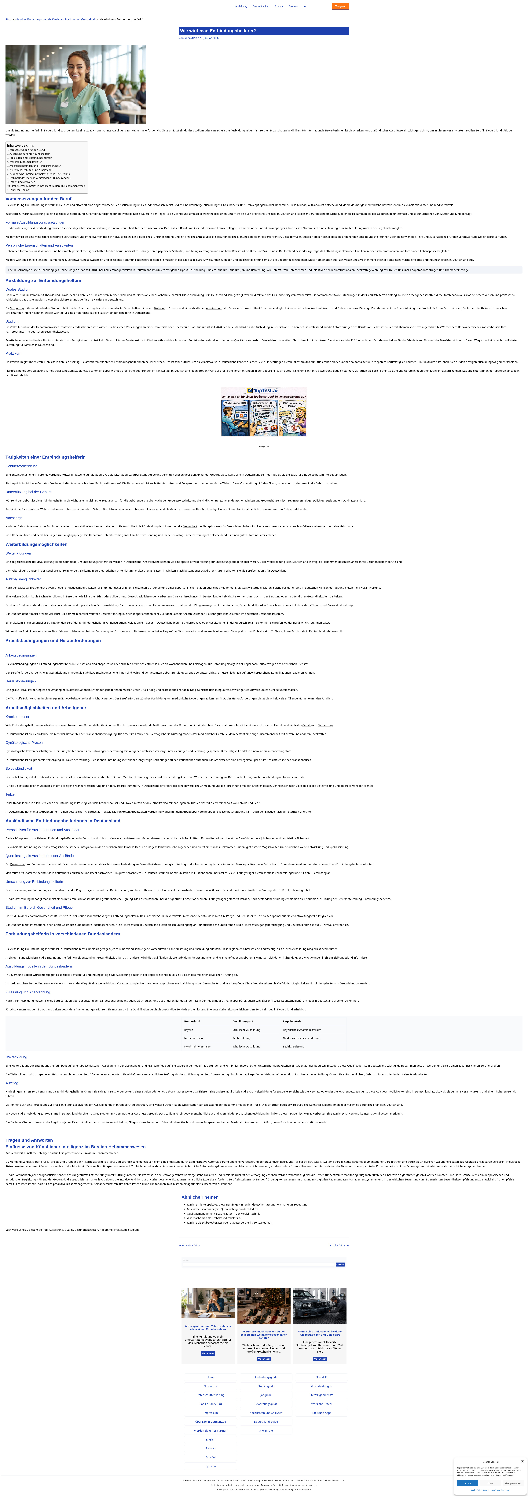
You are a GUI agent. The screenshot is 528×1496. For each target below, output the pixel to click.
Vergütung (17, 308)
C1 (321, 925)
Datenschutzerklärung (491, 1490)
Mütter (66, 474)
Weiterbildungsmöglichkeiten (25, 161)
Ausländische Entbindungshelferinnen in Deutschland (39, 174)
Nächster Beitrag (339, 1245)
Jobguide (266, 1395)
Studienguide (266, 1386)
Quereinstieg (18, 864)
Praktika (11, 371)
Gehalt (306, 725)
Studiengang (185, 925)
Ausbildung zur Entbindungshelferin (29, 153)
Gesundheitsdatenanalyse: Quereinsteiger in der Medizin (222, 1209)
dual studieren (229, 605)
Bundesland (126, 949)
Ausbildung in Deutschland (272, 327)
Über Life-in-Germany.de (210, 1421)
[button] (522, 1461)
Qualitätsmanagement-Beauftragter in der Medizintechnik (223, 1213)
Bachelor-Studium (156, 916)
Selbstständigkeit (22, 777)
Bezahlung (219, 664)
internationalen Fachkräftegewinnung (359, 270)
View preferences (513, 1483)
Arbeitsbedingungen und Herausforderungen (35, 165)
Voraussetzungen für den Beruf (27, 149)
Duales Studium (261, 6)
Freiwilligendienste (321, 1395)
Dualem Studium (216, 270)
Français (210, 1448)
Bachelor (159, 308)
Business (293, 6)
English (210, 1439)
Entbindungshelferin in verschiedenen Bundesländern (40, 178)
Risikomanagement (78, 1184)
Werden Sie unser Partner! (210, 1430)
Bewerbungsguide (266, 1404)
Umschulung (19, 890)
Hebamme (106, 1230)
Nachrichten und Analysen (266, 1413)
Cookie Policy (476, 1490)
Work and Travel (321, 1404)
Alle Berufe (266, 1430)
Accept (468, 1483)
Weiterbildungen (321, 1386)
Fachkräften (318, 734)
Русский (211, 1466)
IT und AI (321, 1377)
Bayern (13, 975)
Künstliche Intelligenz (37, 1153)
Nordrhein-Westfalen (197, 1046)
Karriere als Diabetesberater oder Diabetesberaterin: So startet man (229, 1222)
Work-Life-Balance (21, 698)
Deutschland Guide (266, 1421)
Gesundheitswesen (86, 1230)
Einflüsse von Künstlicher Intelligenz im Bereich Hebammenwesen (48, 185)
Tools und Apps (321, 1413)
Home (210, 1377)
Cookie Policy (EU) (211, 1404)
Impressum (505, 1490)
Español (211, 1457)
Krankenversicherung (88, 786)
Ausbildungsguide (266, 1377)
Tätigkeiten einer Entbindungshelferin (30, 157)
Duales (69, 1230)
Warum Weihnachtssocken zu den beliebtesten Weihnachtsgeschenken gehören (263, 1334)
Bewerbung (258, 270)
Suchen (186, 1260)
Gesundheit (190, 526)
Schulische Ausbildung (246, 1030)
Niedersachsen (62, 983)
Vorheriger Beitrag (190, 1245)
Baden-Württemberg (37, 975)
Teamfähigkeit (57, 260)
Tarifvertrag (325, 725)
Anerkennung (214, 308)
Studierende (323, 362)
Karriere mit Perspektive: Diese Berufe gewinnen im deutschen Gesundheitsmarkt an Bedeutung (247, 1204)
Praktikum (16, 362)
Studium (279, 6)
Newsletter (210, 1386)
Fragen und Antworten (22, 182)
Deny (490, 1483)
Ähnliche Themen (21, 189)
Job (243, 270)
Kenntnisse (44, 873)
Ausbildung (241, 6)
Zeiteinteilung (325, 786)
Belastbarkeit (240, 251)
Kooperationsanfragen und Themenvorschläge (439, 270)
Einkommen (227, 847)
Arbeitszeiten (76, 698)
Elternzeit (293, 811)
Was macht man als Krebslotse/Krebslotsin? (214, 1218)
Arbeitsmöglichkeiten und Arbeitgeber (30, 170)
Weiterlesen (208, 1353)
